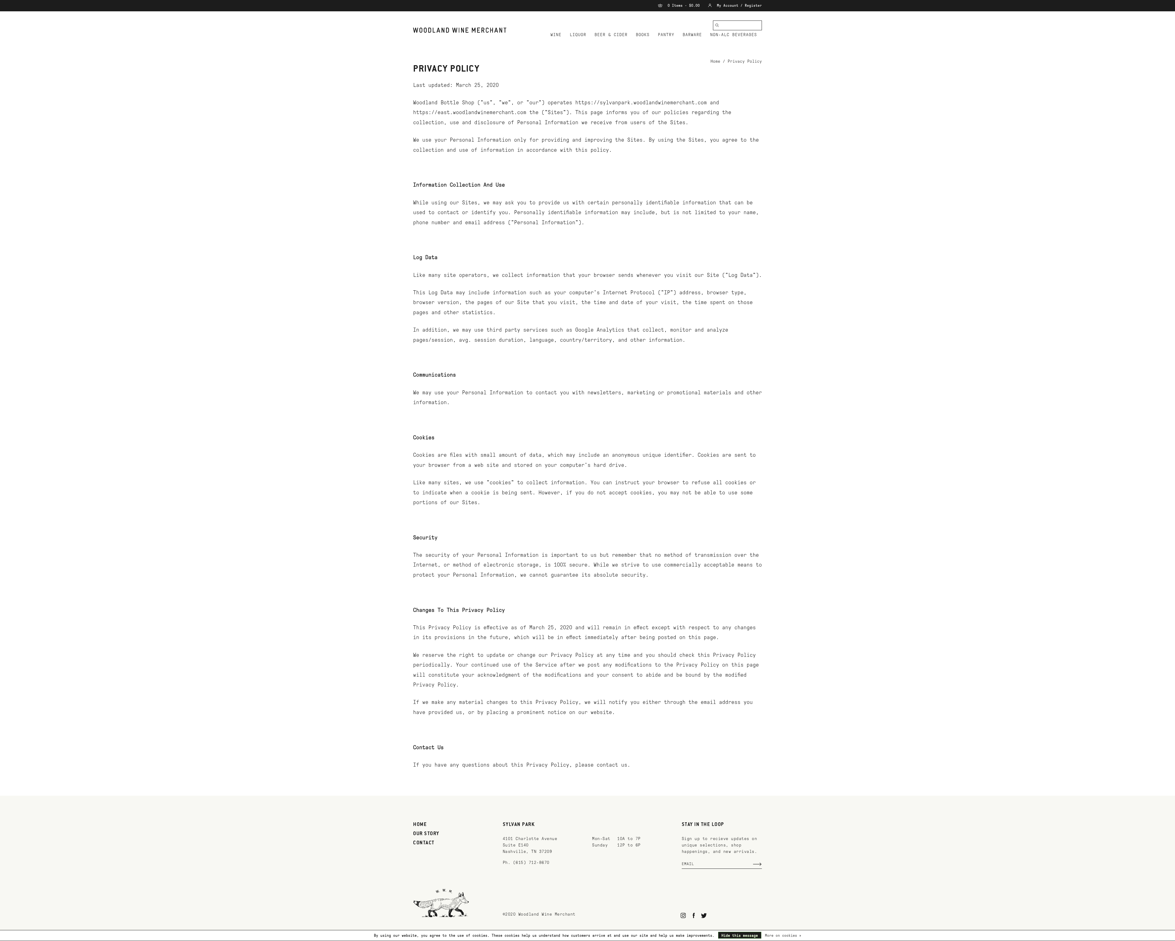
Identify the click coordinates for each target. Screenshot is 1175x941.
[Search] (717, 25)
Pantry (666, 34)
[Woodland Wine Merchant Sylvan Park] (459, 30)
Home (715, 61)
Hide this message (740, 935)
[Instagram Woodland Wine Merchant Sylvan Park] (683, 915)
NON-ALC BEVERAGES (733, 34)
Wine (555, 34)
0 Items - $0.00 (684, 5)
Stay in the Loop (703, 825)
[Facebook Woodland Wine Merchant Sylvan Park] (693, 915)
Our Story (426, 834)
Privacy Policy (745, 61)
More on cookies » (783, 935)
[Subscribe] (757, 864)
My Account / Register (738, 5)
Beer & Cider (611, 34)
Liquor (578, 34)
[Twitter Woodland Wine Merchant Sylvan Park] (704, 915)
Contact (424, 843)
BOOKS (643, 34)
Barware (692, 34)
